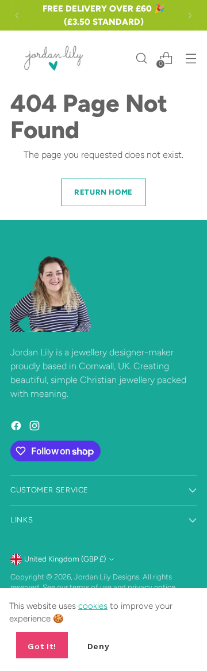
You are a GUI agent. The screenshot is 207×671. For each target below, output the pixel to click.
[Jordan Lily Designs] (53, 58)
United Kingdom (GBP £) (65, 559)
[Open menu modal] (190, 58)
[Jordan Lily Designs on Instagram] (36, 427)
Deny (98, 646)
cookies (93, 606)
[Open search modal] (141, 58)
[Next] (189, 15)
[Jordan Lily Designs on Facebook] (17, 427)
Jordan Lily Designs (106, 577)
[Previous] (17, 15)
